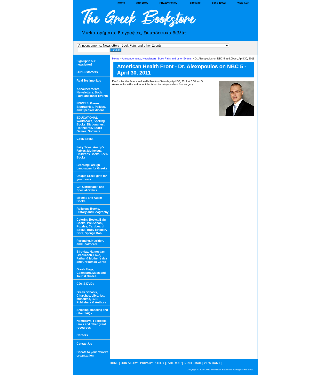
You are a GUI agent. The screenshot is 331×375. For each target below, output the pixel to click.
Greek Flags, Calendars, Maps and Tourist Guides (91, 273)
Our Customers (87, 72)
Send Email (219, 2)
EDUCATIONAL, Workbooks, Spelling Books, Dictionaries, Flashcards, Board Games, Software (91, 124)
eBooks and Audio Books (89, 199)
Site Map (195, 2)
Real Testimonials (89, 80)
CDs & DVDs (85, 283)
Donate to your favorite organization (92, 353)
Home (115, 58)
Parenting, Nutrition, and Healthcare (90, 242)
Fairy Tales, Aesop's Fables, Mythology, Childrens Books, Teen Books (92, 152)
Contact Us (84, 343)
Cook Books (85, 139)
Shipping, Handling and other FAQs (92, 311)
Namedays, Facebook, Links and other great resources (92, 324)
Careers (82, 335)
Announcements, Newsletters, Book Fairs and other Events (157, 58)
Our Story (142, 2)
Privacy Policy (168, 2)
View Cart (243, 2)
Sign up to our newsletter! (86, 62)
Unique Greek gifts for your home (92, 177)
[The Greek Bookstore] (134, 23)
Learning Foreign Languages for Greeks (92, 166)
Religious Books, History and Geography (93, 210)
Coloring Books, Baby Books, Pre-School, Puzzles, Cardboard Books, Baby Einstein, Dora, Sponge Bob (92, 226)
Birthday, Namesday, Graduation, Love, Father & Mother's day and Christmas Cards (92, 257)
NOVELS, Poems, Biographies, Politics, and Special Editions (91, 107)
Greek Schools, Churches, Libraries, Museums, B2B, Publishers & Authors (91, 297)
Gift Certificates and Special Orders (90, 188)
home (121, 2)
